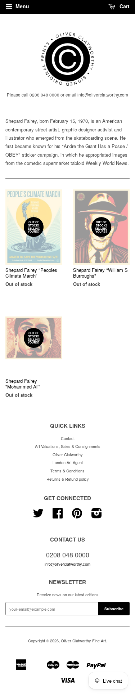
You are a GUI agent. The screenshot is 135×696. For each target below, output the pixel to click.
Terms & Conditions (67, 470)
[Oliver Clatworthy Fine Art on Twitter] (38, 515)
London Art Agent (68, 462)
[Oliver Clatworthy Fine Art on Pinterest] (77, 515)
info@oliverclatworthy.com (67, 564)
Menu (21, 6)
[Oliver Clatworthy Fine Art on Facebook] (57, 515)
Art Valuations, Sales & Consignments (67, 446)
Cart (124, 6)
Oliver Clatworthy (68, 454)
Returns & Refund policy (67, 479)
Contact (68, 438)
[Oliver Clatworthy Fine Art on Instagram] (96, 515)
